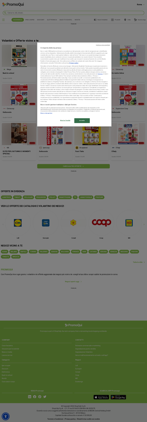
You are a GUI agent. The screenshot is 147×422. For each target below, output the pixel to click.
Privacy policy (73, 63)
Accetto (82, 120)
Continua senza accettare (103, 45)
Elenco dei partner (46, 113)
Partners (100, 74)
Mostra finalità (65, 120)
